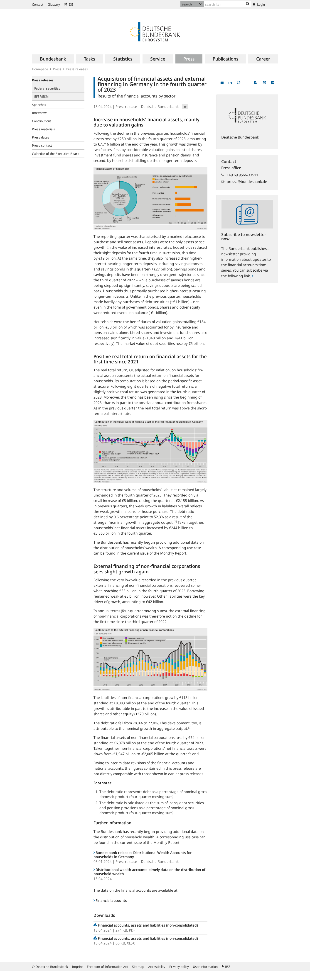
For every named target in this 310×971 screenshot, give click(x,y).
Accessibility (156, 966)
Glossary (54, 4)
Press (57, 69)
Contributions (42, 121)
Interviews (39, 113)
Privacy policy (179, 966)
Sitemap (138, 966)
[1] (175, 521)
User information (205, 966)
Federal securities (47, 88)
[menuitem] (53, 58)
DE (70, 4)
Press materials (43, 129)
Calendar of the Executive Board (55, 153)
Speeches (39, 104)
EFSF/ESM (41, 96)
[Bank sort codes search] (247, 4)
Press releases (77, 69)
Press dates (40, 137)
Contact (37, 4)
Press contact (42, 145)
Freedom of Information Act (107, 966)
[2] (189, 727)
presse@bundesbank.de (247, 181)
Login (260, 4)
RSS (227, 966)
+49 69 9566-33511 (242, 175)
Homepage (40, 69)
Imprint (77, 966)
